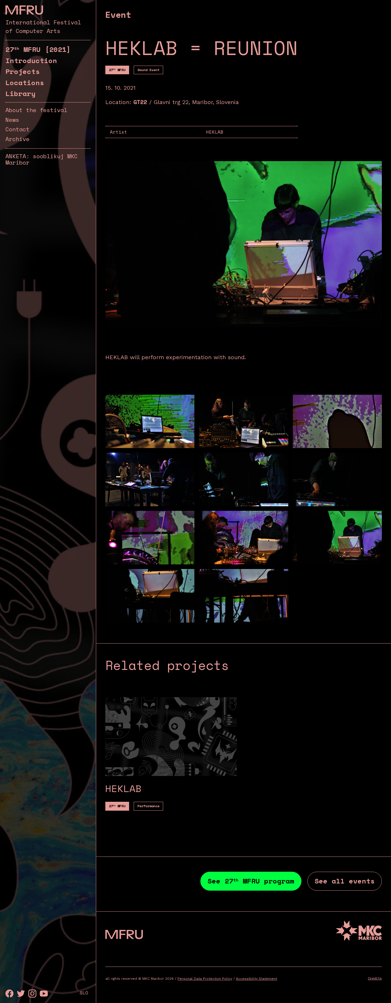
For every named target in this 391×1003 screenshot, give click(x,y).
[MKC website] (359, 931)
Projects (22, 71)
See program (251, 881)
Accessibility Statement (256, 979)
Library (20, 93)
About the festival (36, 110)
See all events (345, 881)
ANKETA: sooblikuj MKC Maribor (41, 159)
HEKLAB (214, 131)
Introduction (31, 60)
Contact (17, 129)
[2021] (38, 49)
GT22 (140, 102)
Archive (17, 139)
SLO (84, 992)
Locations (24, 82)
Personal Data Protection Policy (204, 979)
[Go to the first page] (24, 10)
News (12, 120)
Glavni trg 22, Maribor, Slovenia (196, 102)
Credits (375, 978)
